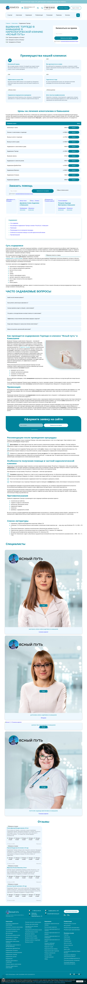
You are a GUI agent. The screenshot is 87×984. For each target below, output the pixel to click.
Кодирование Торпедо (11, 954)
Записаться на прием (66, 38)
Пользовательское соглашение (72, 960)
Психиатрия (49, 15)
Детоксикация (9, 933)
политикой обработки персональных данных (69, 41)
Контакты (67, 15)
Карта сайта (67, 949)
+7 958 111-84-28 (49, 7)
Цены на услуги (68, 943)
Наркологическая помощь (51, 948)
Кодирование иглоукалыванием (14, 952)
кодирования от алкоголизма (14, 258)
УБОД (46, 959)
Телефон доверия (49, 957)
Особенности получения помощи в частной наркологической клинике (27, 232)
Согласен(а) (79, 981)
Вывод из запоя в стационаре (32, 940)
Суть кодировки (14, 223)
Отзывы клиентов (68, 945)
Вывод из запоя (29, 942)
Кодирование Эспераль (12, 950)
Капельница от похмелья (12, 937)
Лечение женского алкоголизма (33, 922)
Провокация (13, 227)
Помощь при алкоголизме (31, 924)
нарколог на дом (25, 347)
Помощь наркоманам (50, 952)
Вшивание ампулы (30, 933)
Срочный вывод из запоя (31, 931)
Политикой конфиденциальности (27, 982)
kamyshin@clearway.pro (53, 913)
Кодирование (9, 958)
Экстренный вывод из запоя (13, 935)
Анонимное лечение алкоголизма (14, 927)
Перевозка (59, 15)
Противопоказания (15, 234)
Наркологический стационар (52, 950)
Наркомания (28, 15)
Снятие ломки (48, 955)
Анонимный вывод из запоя (13, 929)
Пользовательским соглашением (12, 982)
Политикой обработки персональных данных (43, 981)
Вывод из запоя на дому (31, 938)
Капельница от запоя (11, 939)
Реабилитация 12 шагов (70, 923)
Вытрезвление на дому (31, 936)
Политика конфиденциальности (72, 958)
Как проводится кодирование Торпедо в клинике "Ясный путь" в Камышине (29, 225)
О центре (10, 15)
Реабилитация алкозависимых (71, 927)
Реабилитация (39, 15)
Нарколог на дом (49, 946)
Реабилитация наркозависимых (72, 929)
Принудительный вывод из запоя (33, 929)
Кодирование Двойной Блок (13, 948)
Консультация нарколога (51, 927)
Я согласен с (67, 41)
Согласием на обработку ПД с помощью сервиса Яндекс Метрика (50, 982)
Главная (8, 23)
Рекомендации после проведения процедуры (21, 230)
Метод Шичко (67, 925)
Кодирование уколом (11, 956)
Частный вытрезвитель (11, 931)
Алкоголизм (19, 15)
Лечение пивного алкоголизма (13, 964)
